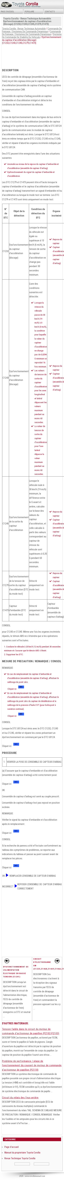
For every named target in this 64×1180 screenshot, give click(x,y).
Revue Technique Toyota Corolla (19, 1158)
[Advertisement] (32, 55)
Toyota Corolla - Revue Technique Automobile (24, 28)
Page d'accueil (7, 11)
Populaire (29, 11)
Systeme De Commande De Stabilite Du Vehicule (32, 35)
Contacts (50, 11)
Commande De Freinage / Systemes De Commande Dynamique (32, 30)
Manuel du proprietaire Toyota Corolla (22, 1152)
